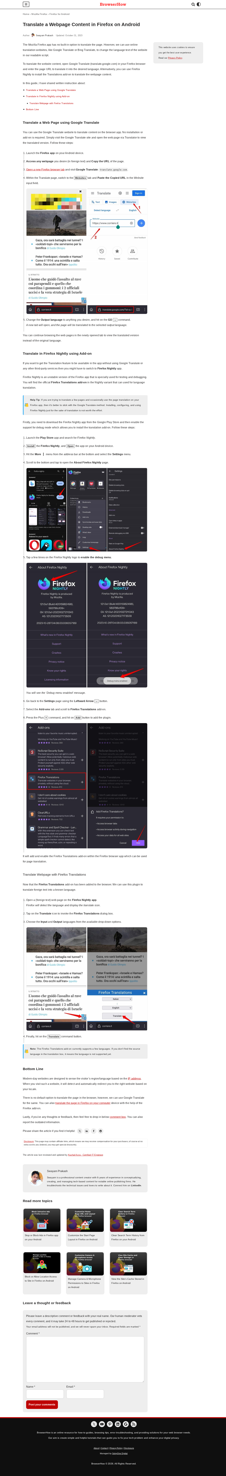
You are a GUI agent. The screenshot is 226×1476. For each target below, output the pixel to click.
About (96, 1448)
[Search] (193, 4)
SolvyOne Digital (120, 1453)
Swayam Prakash (44, 35)
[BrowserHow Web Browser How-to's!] (113, 4)
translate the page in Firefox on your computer (82, 1103)
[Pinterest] (110, 1424)
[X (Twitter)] (80, 1131)
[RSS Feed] (134, 1424)
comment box (118, 1117)
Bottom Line (32, 109)
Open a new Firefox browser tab (45, 169)
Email (70, 1386)
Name (30, 1386)
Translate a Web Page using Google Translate (51, 90)
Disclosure (29, 1141)
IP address (134, 1078)
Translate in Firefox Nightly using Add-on (48, 96)
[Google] (126, 1424)
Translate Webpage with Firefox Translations (51, 103)
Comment (33, 1333)
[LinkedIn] (87, 1131)
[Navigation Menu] (26, 4)
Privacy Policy (175, 58)
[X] (94, 1424)
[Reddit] (100, 1131)
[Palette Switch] (199, 4)
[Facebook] (93, 1131)
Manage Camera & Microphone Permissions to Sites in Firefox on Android (84, 1283)
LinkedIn (136, 1185)
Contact (104, 1448)
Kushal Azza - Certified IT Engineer (85, 1155)
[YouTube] (102, 1424)
